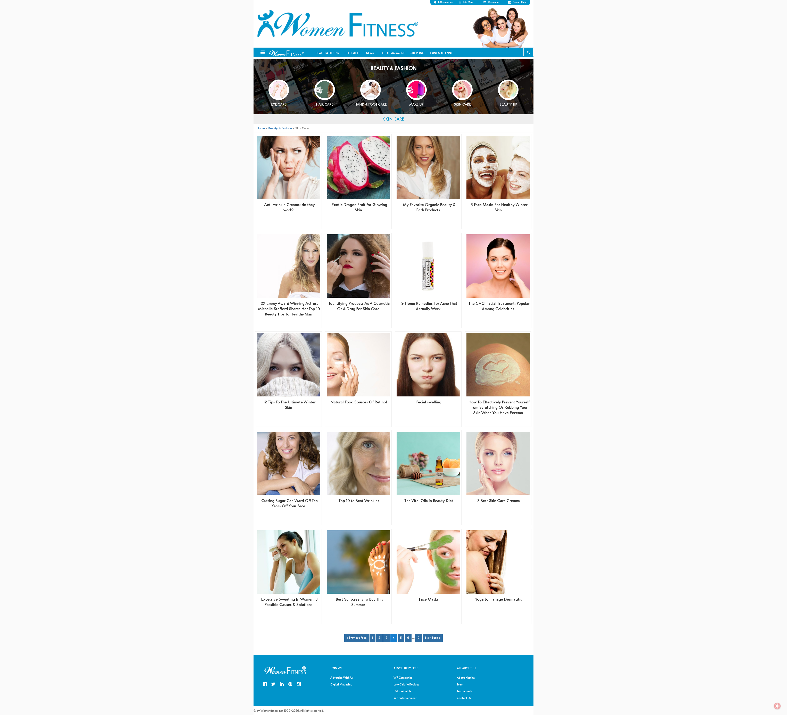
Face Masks (429, 599)
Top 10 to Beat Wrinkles (359, 500)
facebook (265, 683)
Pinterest (290, 683)
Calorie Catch (402, 691)
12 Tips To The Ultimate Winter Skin (289, 404)
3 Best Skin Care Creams (498, 500)
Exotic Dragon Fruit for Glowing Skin (359, 207)
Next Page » (432, 638)
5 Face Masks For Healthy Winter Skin (499, 207)
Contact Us (464, 698)
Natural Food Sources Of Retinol (359, 401)
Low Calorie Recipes (406, 684)
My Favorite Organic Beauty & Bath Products (429, 207)
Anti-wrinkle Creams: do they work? (289, 207)
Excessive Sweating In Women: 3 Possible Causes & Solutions (289, 602)
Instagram (298, 683)
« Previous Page (356, 638)
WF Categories (403, 678)
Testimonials (464, 691)
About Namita (466, 678)
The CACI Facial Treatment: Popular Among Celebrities (499, 306)
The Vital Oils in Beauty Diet (428, 500)
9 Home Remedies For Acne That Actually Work (429, 306)
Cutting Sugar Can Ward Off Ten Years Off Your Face (289, 503)
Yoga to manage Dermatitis (498, 599)
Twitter (273, 683)
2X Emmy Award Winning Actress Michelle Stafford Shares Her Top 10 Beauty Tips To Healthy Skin (289, 309)
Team (460, 684)
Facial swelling (428, 401)
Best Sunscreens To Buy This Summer (359, 602)
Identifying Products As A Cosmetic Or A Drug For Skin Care (359, 306)
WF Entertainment (405, 698)
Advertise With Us (342, 678)
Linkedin (281, 683)
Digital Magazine (341, 684)
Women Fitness (337, 24)
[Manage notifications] (777, 706)
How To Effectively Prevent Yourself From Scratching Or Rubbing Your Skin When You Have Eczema (499, 407)
